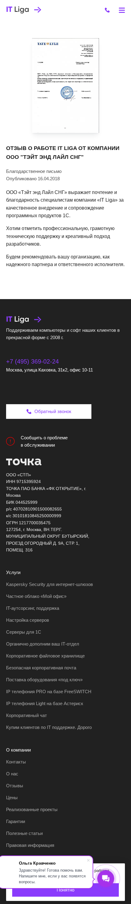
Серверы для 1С (23, 632)
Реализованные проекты (32, 809)
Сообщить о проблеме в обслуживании (44, 441)
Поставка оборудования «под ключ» (44, 679)
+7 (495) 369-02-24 (32, 361)
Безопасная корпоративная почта (41, 667)
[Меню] (122, 10)
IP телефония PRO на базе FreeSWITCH (48, 691)
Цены (12, 797)
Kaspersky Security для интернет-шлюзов (49, 584)
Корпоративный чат (26, 715)
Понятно (65, 889)
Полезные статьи (24, 833)
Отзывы (14, 785)
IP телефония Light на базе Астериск (44, 703)
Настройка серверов (27, 620)
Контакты (16, 761)
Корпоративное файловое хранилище (45, 655)
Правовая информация (30, 845)
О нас (12, 773)
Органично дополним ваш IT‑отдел (42, 643)
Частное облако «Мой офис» (36, 596)
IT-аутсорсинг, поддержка (32, 608)
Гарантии (15, 821)
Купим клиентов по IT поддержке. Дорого (49, 727)
